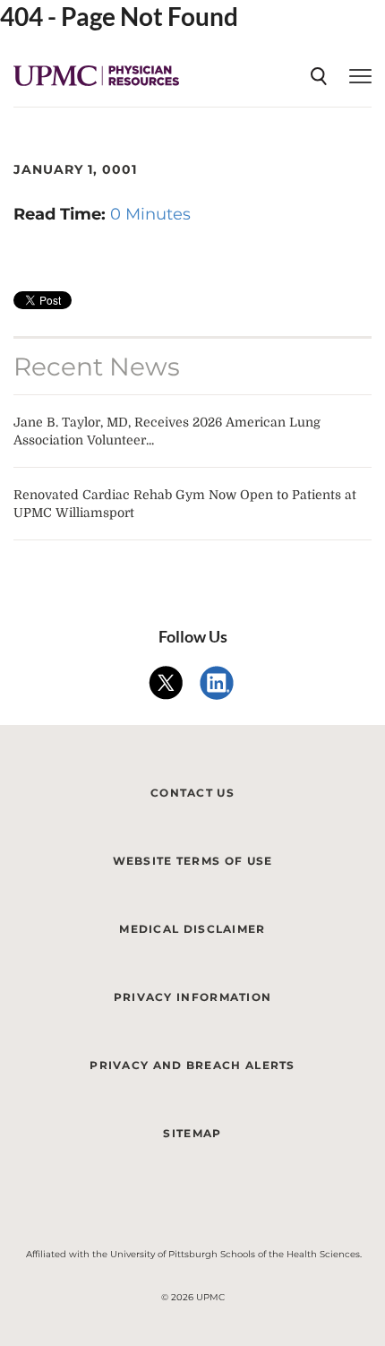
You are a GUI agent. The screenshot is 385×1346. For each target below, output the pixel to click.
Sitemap (192, 1133)
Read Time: (61, 214)
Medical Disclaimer (192, 929)
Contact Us (192, 792)
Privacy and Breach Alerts (192, 1065)
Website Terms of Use (193, 860)
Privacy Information (193, 997)
